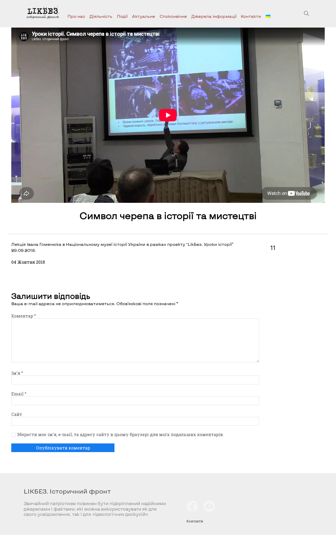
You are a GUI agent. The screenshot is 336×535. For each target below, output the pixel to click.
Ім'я (17, 373)
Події (122, 16)
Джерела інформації (214, 16)
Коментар (23, 316)
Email (18, 393)
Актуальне (143, 16)
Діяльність (101, 16)
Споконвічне (173, 16)
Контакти (251, 16)
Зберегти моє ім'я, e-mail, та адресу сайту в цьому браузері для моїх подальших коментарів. (120, 434)
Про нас (76, 16)
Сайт (16, 414)
